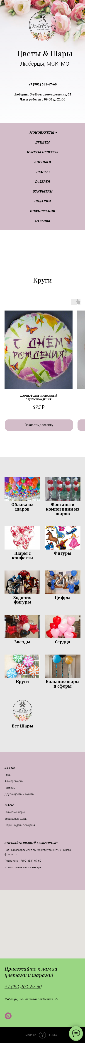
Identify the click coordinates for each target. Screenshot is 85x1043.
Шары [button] (9, 805)
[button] (36, 867)
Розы (8, 774)
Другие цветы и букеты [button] (19, 794)
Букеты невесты (42, 152)
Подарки (42, 201)
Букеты (42, 142)
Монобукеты (41, 132)
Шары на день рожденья (20, 825)
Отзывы (42, 220)
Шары (42, 172)
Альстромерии (14, 781)
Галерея (42, 181)
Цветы (10, 767)
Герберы (10, 787)
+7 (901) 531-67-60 (43, 84)
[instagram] (8, 1015)
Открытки (42, 191)
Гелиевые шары (15, 812)
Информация (42, 211)
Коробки (42, 162)
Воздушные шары (16, 818)
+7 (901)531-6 (18, 986)
